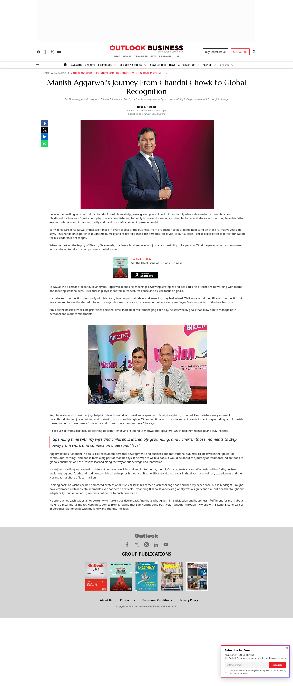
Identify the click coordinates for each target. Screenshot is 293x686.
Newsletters (158, 65)
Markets (90, 65)
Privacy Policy (189, 600)
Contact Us (127, 600)
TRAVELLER (141, 56)
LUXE (176, 56)
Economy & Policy (131, 65)
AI (179, 65)
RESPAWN (165, 56)
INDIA (116, 56)
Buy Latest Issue (215, 52)
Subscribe (277, 664)
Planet (207, 65)
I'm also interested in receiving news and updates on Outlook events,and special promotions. (258, 671)
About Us (106, 600)
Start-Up (189, 65)
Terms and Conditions (157, 600)
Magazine (76, 65)
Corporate (105, 65)
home (46, 73)
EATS (153, 56)
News (172, 65)
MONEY (127, 56)
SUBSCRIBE (240, 52)
